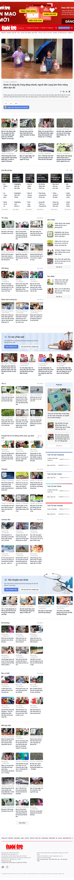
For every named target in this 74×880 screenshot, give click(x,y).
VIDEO (21, 28)
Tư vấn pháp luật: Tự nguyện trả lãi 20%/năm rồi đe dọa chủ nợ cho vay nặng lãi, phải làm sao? (45, 371)
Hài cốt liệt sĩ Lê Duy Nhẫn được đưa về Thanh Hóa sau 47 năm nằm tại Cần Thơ (62, 426)
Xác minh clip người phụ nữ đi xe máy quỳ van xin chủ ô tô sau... (63, 261)
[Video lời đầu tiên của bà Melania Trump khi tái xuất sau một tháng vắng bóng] (36, 475)
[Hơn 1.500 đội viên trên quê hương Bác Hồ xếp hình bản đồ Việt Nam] (46, 147)
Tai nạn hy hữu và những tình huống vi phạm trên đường (5, 178)
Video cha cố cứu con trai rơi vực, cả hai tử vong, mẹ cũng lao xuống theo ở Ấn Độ (22, 485)
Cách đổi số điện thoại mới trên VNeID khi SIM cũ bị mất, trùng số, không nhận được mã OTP (7, 457)
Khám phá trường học (9, 300)
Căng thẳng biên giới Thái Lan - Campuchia (41, 178)
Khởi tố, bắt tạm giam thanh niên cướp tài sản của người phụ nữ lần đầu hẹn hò (7, 257)
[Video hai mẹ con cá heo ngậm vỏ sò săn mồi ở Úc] (36, 389)
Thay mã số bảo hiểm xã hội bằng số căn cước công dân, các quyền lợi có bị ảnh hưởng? (58, 415)
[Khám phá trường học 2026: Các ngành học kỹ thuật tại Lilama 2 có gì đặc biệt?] (36, 305)
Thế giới (23, 32)
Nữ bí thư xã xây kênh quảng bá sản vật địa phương (7, 640)
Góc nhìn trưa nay (62, 32)
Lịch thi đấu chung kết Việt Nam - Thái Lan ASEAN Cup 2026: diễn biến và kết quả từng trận (7, 713)
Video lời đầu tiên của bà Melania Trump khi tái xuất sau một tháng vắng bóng (36, 485)
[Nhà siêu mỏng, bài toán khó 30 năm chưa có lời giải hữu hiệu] (36, 224)
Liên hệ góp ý (63, 859)
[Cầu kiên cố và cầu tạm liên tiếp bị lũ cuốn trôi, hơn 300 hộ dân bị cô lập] (36, 650)
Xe (56, 838)
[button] (67, 170)
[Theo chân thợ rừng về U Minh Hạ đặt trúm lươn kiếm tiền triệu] (7, 389)
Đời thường (28, 32)
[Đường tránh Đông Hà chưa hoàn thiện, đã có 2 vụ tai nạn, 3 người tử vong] (36, 247)
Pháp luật (38, 838)
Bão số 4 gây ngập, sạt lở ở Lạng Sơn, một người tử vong (27, 157)
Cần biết (43, 27)
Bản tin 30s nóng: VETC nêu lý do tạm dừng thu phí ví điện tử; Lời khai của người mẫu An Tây (36, 287)
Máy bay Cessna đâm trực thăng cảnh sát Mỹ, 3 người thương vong (36, 508)
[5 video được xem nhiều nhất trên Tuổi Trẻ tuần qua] (7, 679)
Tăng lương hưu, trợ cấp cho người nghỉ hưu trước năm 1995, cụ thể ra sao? (22, 712)
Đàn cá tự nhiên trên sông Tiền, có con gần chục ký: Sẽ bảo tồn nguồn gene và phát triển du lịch (22, 423)
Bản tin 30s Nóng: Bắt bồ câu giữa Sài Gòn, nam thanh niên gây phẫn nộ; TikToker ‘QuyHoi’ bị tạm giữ (8, 134)
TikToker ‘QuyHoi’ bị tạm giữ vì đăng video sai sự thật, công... (62, 252)
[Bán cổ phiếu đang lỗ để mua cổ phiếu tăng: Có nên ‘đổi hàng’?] (36, 679)
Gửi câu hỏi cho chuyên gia (30, 347)
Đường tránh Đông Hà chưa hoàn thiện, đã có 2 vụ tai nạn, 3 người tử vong (36, 257)
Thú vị (18, 32)
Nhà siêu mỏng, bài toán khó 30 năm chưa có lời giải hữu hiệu (36, 233)
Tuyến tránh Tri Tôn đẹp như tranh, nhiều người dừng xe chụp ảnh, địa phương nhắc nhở (22, 401)
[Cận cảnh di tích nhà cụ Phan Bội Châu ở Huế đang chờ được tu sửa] (22, 650)
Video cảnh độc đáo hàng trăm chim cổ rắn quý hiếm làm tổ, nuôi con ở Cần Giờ (7, 422)
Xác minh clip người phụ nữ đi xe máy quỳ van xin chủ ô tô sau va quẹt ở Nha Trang (36, 537)
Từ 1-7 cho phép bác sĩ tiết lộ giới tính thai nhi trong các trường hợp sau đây (8, 611)
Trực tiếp (14, 32)
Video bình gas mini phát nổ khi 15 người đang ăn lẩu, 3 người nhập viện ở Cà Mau (36, 560)
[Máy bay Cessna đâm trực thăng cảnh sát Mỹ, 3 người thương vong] (36, 498)
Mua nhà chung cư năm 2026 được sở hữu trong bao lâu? (35, 711)
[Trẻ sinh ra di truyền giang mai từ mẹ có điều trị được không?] (65, 600)
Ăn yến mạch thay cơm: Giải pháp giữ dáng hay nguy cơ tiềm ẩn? (27, 610)
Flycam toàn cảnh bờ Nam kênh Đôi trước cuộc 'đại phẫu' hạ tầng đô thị (27, 134)
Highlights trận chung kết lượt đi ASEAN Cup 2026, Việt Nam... (62, 234)
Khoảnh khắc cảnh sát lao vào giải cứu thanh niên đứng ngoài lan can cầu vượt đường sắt (22, 561)
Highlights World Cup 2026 (16, 178)
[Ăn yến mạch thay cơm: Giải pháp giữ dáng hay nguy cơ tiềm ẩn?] (28, 600)
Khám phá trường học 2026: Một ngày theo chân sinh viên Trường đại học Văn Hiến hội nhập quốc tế (7, 318)
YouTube (36, 27)
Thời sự (27, 838)
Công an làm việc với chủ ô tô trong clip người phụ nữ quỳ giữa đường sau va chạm (22, 537)
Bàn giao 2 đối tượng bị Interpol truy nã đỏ (7, 232)
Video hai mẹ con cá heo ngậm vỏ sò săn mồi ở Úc (36, 399)
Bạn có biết (34, 32)
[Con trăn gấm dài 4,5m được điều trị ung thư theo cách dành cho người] (7, 498)
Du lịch (60, 838)
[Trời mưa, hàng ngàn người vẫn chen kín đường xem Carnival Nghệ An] (36, 412)
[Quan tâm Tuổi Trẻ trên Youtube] (2, 867)
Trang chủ (4, 838)
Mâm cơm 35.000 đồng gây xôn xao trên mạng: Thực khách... (62, 291)
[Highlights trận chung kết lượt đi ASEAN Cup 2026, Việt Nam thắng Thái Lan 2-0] (50, 234)
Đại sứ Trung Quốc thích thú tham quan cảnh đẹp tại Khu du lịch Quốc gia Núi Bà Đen (21, 235)
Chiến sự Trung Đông (68, 178)
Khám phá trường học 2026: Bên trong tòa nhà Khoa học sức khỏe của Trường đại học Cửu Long (22, 318)
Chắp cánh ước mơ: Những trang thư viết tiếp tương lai (36, 640)
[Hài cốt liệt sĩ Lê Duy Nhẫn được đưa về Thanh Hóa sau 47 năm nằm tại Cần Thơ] (51, 425)
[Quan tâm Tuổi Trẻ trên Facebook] (7, 867)
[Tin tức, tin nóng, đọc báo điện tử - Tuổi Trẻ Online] (9, 28)
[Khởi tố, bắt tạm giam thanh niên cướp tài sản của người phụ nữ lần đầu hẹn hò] (7, 247)
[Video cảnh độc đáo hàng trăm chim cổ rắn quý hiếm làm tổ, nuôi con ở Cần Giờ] (7, 412)
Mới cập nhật (6, 725)
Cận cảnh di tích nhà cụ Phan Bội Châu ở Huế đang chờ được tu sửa (22, 662)
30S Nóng (54, 32)
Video (22, 838)
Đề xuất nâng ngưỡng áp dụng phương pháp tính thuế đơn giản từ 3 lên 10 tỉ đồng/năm (62, 438)
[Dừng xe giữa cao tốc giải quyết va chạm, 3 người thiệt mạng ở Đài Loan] (22, 498)
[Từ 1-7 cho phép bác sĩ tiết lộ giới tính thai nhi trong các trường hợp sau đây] (9, 600)
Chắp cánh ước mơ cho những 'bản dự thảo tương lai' (21, 640)
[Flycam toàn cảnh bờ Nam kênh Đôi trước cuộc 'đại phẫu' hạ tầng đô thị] (28, 123)
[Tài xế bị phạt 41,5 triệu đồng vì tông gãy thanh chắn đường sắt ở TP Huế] (7, 526)
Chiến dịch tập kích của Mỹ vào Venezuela (55, 178)
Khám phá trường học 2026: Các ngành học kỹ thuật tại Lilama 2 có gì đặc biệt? (36, 317)
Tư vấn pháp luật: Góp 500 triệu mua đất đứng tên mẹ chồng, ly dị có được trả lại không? (64, 370)
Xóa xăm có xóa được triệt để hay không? (45, 611)
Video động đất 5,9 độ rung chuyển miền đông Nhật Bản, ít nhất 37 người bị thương (9, 158)
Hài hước (49, 32)
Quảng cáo (50, 27)
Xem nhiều (51, 220)
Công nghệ (52, 838)
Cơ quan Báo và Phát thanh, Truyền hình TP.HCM (14, 862)
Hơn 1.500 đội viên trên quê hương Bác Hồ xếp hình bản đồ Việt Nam (45, 157)
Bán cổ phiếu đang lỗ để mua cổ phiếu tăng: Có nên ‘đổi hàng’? (36, 690)
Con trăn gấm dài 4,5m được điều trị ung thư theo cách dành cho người (7, 508)
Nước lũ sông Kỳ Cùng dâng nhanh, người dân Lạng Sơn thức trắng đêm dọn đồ (36, 86)
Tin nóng (9, 32)
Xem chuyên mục (11, 346)
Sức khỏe (22, 606)
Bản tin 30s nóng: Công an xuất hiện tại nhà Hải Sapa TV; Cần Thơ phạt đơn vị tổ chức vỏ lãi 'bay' (7, 287)
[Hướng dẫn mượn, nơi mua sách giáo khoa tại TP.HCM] (22, 679)
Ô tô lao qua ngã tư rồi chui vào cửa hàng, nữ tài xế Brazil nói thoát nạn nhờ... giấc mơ (7, 560)
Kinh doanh (45, 838)
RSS (38, 861)
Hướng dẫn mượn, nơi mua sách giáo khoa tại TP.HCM (22, 690)
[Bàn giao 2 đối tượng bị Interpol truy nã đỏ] (7, 224)
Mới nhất (3, 32)
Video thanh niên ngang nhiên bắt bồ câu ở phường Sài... (62, 225)
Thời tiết (18, 761)
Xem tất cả (5, 209)
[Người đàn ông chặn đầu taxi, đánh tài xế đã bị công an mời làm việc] (22, 247)
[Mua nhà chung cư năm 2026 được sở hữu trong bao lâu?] (36, 700)
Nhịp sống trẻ (67, 838)
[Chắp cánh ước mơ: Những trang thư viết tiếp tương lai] (36, 629)
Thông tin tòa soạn (6, 861)
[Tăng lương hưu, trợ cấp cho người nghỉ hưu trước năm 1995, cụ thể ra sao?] (22, 700)
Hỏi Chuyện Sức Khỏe (44, 606)
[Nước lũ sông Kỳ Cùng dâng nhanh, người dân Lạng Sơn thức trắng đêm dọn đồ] (37, 59)
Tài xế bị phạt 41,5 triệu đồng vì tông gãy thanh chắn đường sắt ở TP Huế (7, 537)
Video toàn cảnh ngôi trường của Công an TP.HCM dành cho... (61, 282)
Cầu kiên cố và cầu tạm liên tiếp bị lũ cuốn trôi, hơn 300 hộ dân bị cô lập (36, 662)
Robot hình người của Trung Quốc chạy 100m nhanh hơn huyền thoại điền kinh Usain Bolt (7, 486)
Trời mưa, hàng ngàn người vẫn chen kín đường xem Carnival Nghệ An (36, 422)
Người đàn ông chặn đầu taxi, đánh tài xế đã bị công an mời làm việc (22, 257)
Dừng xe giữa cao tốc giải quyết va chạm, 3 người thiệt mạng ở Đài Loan (22, 508)
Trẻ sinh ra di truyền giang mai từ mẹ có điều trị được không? (64, 612)
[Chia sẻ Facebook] (64, 92)
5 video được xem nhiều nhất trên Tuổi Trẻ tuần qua (7, 690)
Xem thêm (22, 823)
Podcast (29, 27)
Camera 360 (70, 32)
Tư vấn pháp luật (24, 364)
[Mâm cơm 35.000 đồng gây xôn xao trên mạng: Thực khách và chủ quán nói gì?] (50, 291)
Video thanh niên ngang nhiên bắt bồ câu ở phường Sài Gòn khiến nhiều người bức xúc (64, 158)
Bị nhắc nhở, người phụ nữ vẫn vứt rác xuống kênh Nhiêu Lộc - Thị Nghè (64, 134)
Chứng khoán (28, 178)
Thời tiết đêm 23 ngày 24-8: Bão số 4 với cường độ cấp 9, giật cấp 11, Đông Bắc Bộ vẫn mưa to (22, 767)
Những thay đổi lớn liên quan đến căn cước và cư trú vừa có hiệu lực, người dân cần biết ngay (22, 457)
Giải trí (45, 32)
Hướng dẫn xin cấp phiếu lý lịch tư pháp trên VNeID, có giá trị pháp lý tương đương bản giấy (36, 457)
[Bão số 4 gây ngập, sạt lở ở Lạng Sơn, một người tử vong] (28, 147)
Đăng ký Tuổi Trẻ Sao (64, 27)
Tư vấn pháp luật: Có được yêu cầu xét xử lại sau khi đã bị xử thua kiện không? (27, 370)
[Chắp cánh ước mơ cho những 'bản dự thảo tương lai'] (22, 629)
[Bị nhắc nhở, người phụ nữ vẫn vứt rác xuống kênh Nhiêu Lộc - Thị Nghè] (65, 123)
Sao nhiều (51, 276)
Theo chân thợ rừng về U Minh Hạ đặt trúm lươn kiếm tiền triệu (7, 399)
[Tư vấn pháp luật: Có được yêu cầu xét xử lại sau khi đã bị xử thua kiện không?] (28, 357)
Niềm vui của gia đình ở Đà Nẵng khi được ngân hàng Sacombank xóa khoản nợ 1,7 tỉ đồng (45, 134)
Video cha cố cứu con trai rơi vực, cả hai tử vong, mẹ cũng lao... (62, 243)
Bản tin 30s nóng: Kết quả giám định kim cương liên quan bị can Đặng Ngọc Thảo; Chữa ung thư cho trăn (22, 287)
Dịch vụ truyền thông (42, 859)
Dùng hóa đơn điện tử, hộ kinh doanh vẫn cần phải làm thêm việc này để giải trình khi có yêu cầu (8, 369)
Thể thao (40, 32)
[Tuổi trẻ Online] (15, 847)
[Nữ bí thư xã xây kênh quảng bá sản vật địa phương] (7, 629)
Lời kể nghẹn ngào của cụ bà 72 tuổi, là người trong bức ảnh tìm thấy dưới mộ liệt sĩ (7, 662)
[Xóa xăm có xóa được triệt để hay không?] (46, 600)
